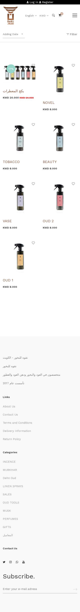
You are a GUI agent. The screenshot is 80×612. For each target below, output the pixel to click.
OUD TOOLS (11, 502)
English (29, 15)
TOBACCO (11, 162)
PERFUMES (10, 519)
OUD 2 (48, 221)
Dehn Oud (9, 478)
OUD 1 (8, 280)
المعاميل (8, 535)
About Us (9, 406)
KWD (42, 15)
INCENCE (9, 461)
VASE (7, 221)
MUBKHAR (10, 470)
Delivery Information (17, 431)
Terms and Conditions (17, 422)
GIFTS (7, 527)
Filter (73, 34)
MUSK (7, 510)
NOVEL (49, 103)
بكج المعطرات (13, 91)
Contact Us (10, 414)
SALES (7, 494)
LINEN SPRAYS (13, 486)
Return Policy (12, 439)
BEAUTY (50, 162)
